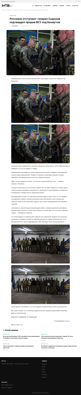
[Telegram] (78, 1)
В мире (61, 5)
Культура (75, 5)
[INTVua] (7, 5)
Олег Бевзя (15, 26)
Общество (38, 5)
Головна (4, 10)
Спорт (68, 5)
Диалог (67, 321)
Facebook (4, 387)
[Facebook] (76, 1)
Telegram (9, 387)
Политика (47, 5)
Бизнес (55, 5)
